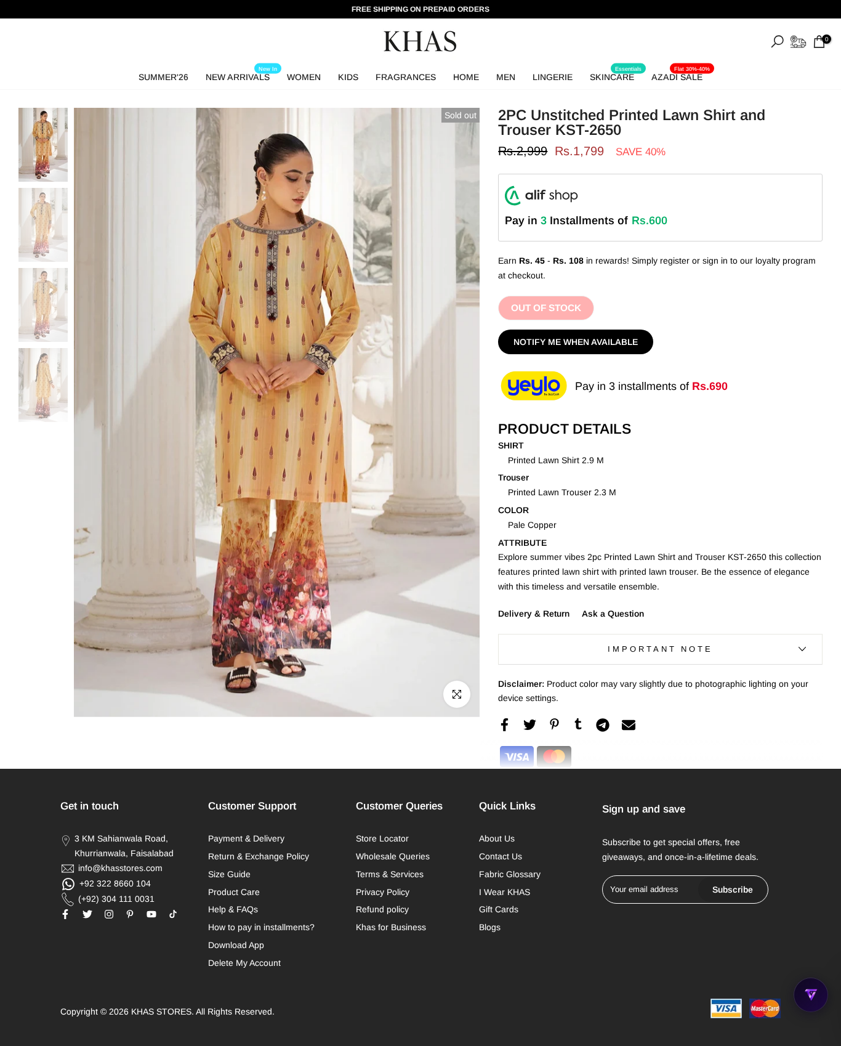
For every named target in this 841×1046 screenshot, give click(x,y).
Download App (236, 945)
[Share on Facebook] (504, 724)
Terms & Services (390, 874)
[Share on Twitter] (529, 724)
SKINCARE (616, 75)
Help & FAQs (233, 909)
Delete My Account (244, 963)
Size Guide (229, 874)
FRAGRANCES (406, 77)
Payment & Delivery (246, 838)
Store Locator (382, 838)
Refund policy (382, 909)
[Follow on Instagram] (109, 914)
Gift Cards (498, 909)
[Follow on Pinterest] (130, 914)
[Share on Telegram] (603, 725)
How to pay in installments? (261, 927)
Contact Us (500, 856)
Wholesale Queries (393, 856)
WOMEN (304, 77)
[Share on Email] (628, 725)
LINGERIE (553, 77)
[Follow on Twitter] (87, 914)
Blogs (490, 927)
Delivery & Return (533, 613)
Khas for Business (391, 927)
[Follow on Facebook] (65, 914)
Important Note (660, 649)
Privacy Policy (382, 892)
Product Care (234, 892)
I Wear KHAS (504, 892)
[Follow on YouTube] (151, 914)
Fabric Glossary (510, 874)
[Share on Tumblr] (578, 723)
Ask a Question (613, 613)
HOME (466, 77)
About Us (497, 838)
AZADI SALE (680, 75)
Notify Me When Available (575, 342)
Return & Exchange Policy (258, 856)
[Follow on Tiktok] (173, 914)
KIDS (348, 77)
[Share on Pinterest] (554, 724)
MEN (505, 77)
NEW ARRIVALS (241, 75)
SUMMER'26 (163, 77)
